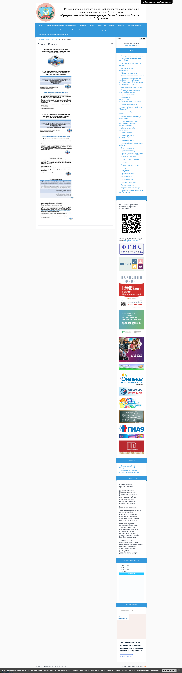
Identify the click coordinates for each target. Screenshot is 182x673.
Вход (137, 45)
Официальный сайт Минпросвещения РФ (127, 467)
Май (52, 40)
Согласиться (169, 670)
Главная (41, 40)
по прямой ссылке (131, 241)
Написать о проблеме (126, 656)
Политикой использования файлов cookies (140, 670)
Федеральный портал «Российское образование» (129, 472)
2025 (47, 40)
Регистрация (129, 45)
